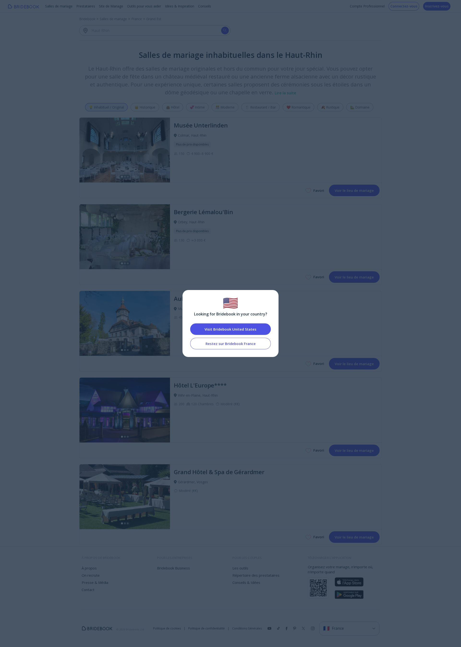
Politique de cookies (167, 628)
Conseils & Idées (246, 582)
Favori (318, 190)
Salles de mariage (59, 6)
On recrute (91, 575)
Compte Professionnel (367, 6)
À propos (89, 568)
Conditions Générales (247, 628)
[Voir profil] (124, 150)
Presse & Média (95, 582)
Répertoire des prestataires (255, 575)
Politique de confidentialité (206, 628)
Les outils (240, 568)
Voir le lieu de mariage (354, 190)
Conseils (204, 6)
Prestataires (85, 6)
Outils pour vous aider (144, 6)
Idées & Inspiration (179, 6)
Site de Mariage (111, 6)
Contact (88, 589)
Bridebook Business (173, 568)
